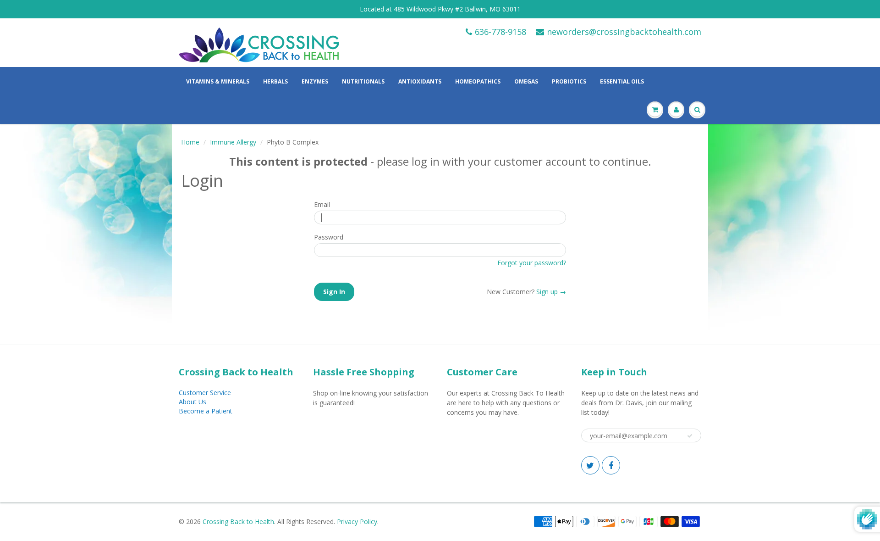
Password (328, 237)
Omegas (526, 81)
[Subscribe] (690, 436)
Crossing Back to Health (238, 521)
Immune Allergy (233, 142)
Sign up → (551, 291)
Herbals (275, 81)
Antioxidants (419, 81)
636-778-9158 (500, 32)
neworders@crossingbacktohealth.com (624, 32)
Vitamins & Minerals (217, 81)
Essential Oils (622, 81)
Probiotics (569, 81)
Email (322, 204)
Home (190, 142)
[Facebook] (611, 465)
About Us (192, 401)
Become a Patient (205, 411)
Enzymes (315, 81)
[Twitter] (590, 465)
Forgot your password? (531, 262)
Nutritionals (363, 81)
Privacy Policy (357, 521)
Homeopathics (477, 81)
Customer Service (205, 392)
